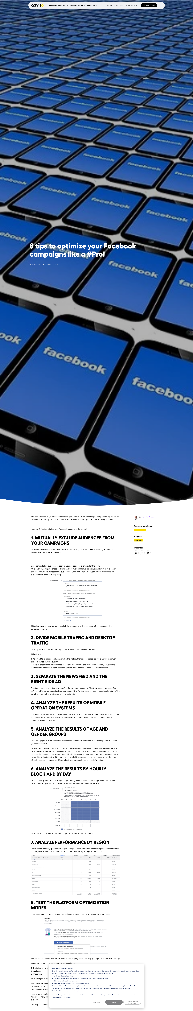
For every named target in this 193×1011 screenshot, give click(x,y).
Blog (121, 5)
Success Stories (112, 5)
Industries (91, 5)
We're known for (76, 5)
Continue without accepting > (132, 1002)
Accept (114, 1002)
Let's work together (149, 5)
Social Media (138, 540)
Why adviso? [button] (130, 5)
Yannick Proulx (148, 517)
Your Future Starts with (57, 5)
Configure (96, 1002)
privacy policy (81, 991)
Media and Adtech (140, 530)
